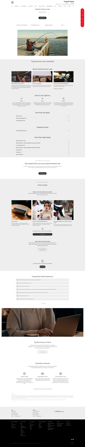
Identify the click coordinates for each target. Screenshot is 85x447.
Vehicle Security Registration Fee (21, 118)
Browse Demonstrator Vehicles (51, 426)
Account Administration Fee (20, 120)
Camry (12, 426)
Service (58, 421)
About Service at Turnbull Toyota (59, 425)
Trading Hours (17, 415)
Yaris (12, 423)
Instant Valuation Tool (51, 428)
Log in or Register (42, 351)
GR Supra (40, 427)
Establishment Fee (19, 115)
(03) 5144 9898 (65, 4)
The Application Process (35, 24)
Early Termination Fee (19, 154)
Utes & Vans (32, 421)
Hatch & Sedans (14, 421)
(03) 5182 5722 (71, 4)
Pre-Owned (50, 421)
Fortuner (22, 430)
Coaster (31, 428)
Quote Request (50, 429)
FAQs (62, 24)
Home (12, 6)
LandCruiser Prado (23, 427)
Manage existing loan (48, 24)
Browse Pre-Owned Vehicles (51, 424)
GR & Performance (42, 421)
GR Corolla (40, 426)
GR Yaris (40, 423)
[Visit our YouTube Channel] (73, 439)
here (51, 388)
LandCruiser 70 (32, 424)
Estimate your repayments (58, 88)
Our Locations (59, 4)
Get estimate (42, 173)
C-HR (21, 428)
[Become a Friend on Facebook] (71, 439)
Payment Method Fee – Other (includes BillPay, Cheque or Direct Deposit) (28, 142)
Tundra (31, 426)
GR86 (39, 424)
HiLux (30, 423)
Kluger (21, 434)
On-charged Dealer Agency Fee (21, 130)
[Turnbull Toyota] (12, 2)
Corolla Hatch (14, 424)
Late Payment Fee (19, 149)
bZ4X (21, 424)
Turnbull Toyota (69, 1)
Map (12, 415)
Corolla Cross (23, 432)
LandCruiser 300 (23, 435)
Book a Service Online (60, 423)
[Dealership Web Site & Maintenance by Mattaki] (72, 443)
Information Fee (18, 152)
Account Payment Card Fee (20, 145)
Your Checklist (42, 249)
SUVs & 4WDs (23, 421)
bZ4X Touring (22, 426)
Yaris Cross (22, 431)
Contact (67, 421)
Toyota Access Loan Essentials (21, 24)
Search (72, 6)
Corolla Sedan (14, 427)
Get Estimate (42, 17)
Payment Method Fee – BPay (20, 140)
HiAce (30, 427)
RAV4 (21, 423)
